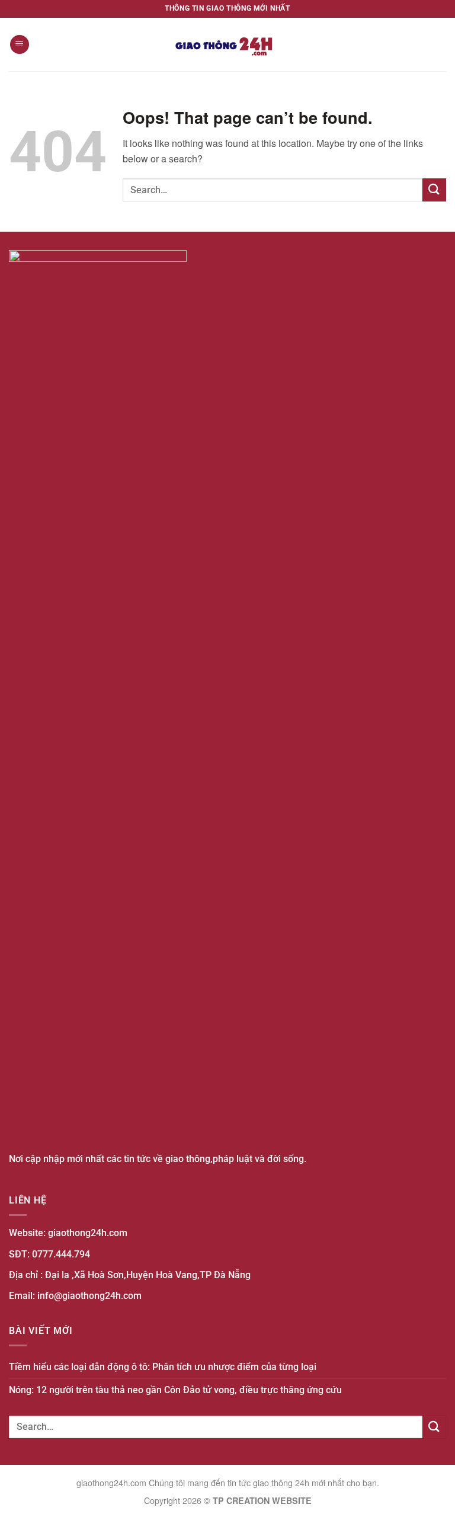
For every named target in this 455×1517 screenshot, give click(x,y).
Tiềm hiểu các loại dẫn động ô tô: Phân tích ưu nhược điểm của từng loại (162, 1366)
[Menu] (19, 45)
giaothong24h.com (87, 1232)
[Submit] (434, 189)
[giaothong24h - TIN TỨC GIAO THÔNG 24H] (227, 44)
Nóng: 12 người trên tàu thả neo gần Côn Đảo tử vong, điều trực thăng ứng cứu (175, 1390)
